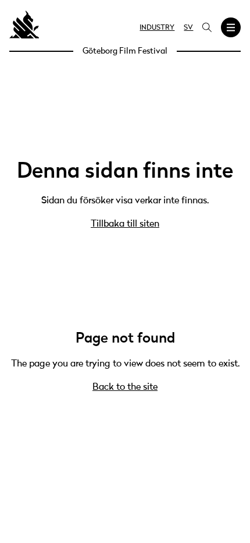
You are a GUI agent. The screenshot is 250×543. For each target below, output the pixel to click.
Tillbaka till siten (125, 224)
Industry (157, 27)
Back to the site (125, 387)
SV (188, 27)
